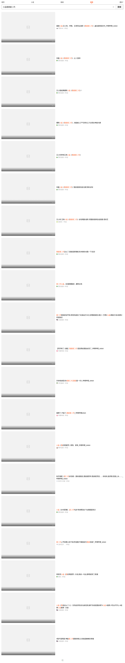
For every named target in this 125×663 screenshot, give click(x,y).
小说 (32, 2)
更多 (121, 2)
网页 (3, 2)
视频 (91, 2)
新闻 (62, 2)
